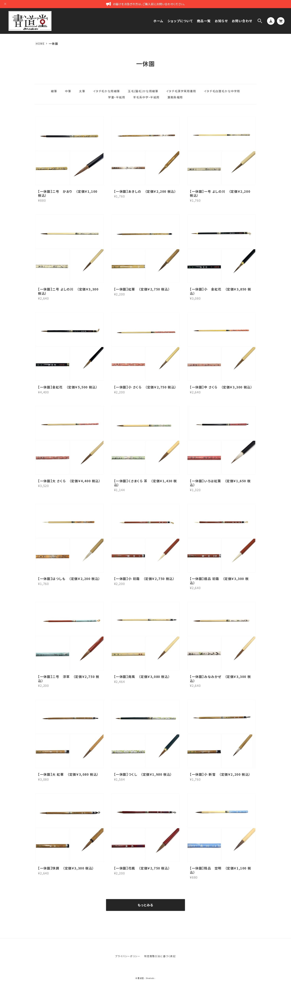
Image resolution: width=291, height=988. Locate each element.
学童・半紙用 (116, 97)
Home (40, 43)
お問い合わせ (242, 21)
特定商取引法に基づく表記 (160, 956)
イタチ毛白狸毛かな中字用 (222, 91)
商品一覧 (204, 21)
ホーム (158, 21)
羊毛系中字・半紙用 (146, 97)
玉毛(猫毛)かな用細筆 (143, 91)
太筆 (82, 91)
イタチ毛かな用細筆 (106, 91)
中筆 (68, 91)
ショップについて (180, 21)
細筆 (54, 91)
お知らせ (221, 21)
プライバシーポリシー (127, 956)
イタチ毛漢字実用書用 (181, 91)
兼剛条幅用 (175, 97)
